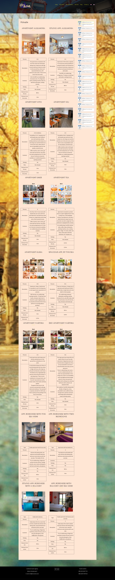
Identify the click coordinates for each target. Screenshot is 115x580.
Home (56, 4)
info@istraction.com (34, 573)
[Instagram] (58, 569)
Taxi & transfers (82, 568)
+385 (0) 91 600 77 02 (82, 571)
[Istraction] (25, 4)
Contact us (86, 4)
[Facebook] (55, 569)
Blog (81, 4)
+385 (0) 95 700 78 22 (82, 573)
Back (33, 183)
